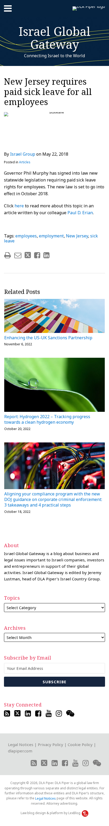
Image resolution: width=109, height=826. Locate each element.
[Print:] (7, 255)
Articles (24, 162)
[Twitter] (17, 713)
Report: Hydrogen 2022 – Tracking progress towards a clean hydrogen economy (47, 419)
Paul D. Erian (80, 213)
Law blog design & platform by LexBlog (51, 813)
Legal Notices (20, 744)
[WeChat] (70, 713)
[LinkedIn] (28, 713)
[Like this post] (37, 255)
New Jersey (77, 236)
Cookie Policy (80, 744)
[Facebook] (38, 713)
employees (26, 236)
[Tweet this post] (28, 255)
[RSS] (7, 713)
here (19, 206)
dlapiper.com (20, 750)
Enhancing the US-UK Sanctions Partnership (48, 338)
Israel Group (22, 154)
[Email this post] (17, 255)
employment (51, 236)
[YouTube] (49, 713)
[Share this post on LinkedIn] (46, 255)
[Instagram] (59, 713)
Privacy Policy (50, 744)
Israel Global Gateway (54, 37)
